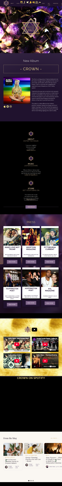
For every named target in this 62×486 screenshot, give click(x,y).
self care (49, 4)
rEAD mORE (12, 261)
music (18, 3)
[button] (6, 460)
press (24, 3)
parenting (55, 3)
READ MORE (49, 261)
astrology (36, 3)
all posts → (55, 438)
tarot (43, 3)
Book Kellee (31, 207)
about (12, 3)
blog (29, 3)
